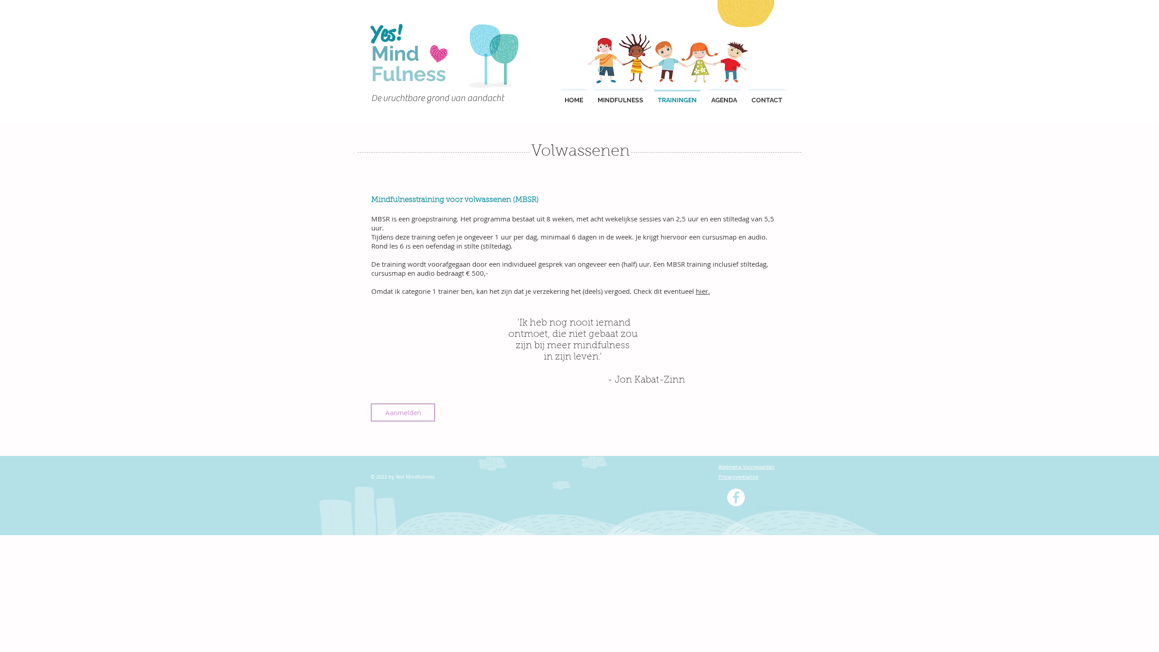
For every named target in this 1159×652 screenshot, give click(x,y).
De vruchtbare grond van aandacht (438, 98)
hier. (703, 291)
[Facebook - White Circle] (736, 497)
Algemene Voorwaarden (746, 466)
